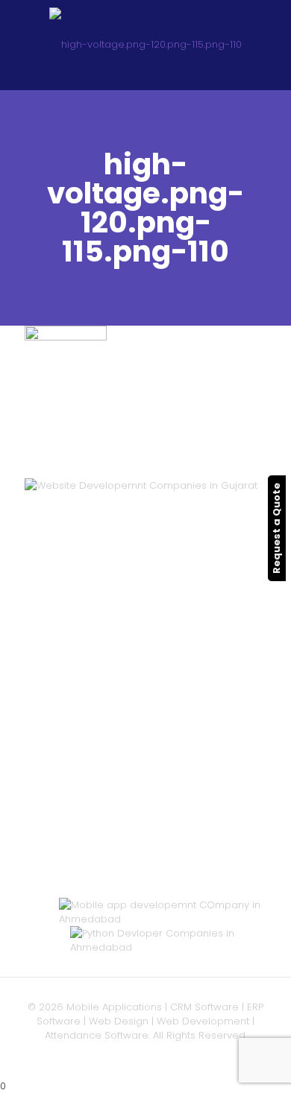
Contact (78, 626)
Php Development (103, 699)
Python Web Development (123, 798)
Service (77, 570)
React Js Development (114, 770)
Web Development (105, 584)
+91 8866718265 (104, 890)
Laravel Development (111, 727)
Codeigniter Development (123, 742)
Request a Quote (276, 528)
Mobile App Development (121, 598)
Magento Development (116, 784)
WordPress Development (120, 713)
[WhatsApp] (126, 1056)
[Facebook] (146, 1056)
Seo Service (88, 612)
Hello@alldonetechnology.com (142, 871)
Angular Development (112, 756)
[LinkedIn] (166, 1056)
